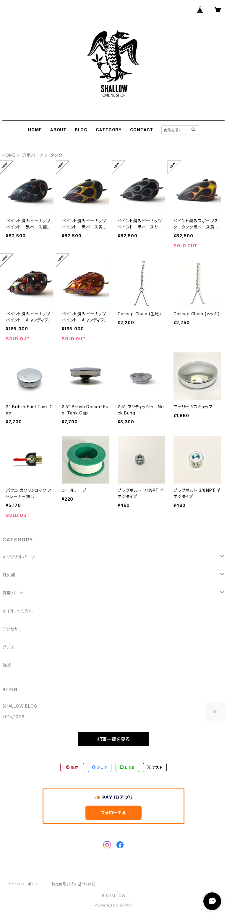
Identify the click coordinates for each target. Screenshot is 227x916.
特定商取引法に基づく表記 (73, 884)
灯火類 (8, 574)
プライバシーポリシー (24, 884)
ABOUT (58, 129)
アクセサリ (12, 628)
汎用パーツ (32, 155)
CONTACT (141, 129)
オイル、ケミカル (17, 610)
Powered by (107, 905)
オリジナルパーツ (18, 556)
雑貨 (6, 664)
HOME (35, 129)
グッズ (8, 646)
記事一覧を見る (113, 739)
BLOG (81, 129)
